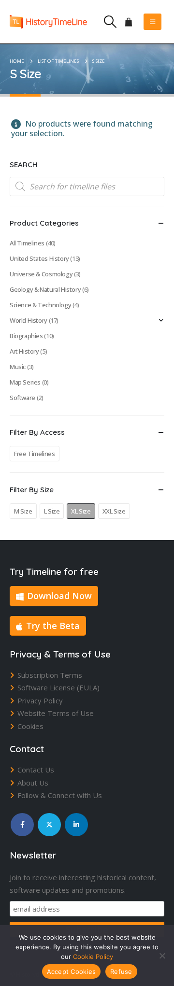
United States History (39, 258)
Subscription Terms (49, 675)
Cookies (30, 726)
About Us (32, 782)
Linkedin (76, 824)
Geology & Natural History (45, 289)
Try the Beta (53, 625)
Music (18, 366)
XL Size (80, 511)
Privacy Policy (40, 700)
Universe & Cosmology (41, 274)
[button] (109, 21)
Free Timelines (34, 453)
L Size (52, 511)
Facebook (22, 824)
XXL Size (114, 511)
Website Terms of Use (55, 713)
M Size (23, 511)
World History (28, 320)
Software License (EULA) (58, 687)
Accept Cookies (71, 971)
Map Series (25, 382)
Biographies (26, 335)
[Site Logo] (48, 21)
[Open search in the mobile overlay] (87, 186)
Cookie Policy (93, 956)
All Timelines (27, 243)
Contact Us (35, 769)
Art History (24, 351)
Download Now (59, 595)
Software (22, 397)
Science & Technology (40, 304)
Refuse (121, 971)
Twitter (49, 824)
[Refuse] (162, 955)
